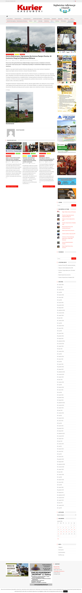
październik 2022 (61, 402)
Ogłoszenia (60, 18)
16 (74, 529)
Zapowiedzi (54, 18)
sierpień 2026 (61, 284)
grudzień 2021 (61, 428)
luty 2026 (60, 300)
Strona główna (10, 18)
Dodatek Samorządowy (37, 18)
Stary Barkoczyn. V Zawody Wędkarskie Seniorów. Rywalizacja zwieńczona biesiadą (49, 186)
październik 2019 (61, 495)
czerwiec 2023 (61, 382)
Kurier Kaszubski (16, 60)
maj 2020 (60, 477)
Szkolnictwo (46, 21)
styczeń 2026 (60, 302)
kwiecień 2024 (61, 356)
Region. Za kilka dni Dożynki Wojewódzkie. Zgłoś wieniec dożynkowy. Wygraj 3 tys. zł (12, 186)
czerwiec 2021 (61, 443)
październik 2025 (61, 310)
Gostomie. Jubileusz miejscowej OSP (68, 233)
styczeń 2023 (60, 395)
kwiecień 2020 (61, 479)
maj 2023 (60, 384)
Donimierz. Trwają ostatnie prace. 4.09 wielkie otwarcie (66, 271)
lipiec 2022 (60, 410)
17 (58, 531)
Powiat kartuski (18, 18)
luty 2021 (60, 454)
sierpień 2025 (61, 315)
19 (63, 531)
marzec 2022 (60, 420)
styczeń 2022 (60, 425)
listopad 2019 (60, 492)
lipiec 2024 (60, 348)
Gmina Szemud (47, 18)
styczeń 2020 (60, 487)
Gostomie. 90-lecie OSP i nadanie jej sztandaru (66, 265)
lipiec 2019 (60, 502)
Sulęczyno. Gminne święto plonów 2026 (65, 267)
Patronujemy (63, 21)
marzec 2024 (60, 359)
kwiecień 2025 (61, 325)
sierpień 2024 (61, 346)
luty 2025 (60, 330)
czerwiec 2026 (61, 289)
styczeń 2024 (60, 364)
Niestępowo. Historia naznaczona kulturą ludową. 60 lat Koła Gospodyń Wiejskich (46, 159)
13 (66, 529)
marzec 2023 (60, 389)
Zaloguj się (60, 547)
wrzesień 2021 (61, 436)
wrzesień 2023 (61, 374)
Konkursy (57, 21)
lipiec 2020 (60, 472)
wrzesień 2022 (61, 405)
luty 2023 (60, 392)
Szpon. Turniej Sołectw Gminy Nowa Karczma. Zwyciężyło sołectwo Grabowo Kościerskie (13, 159)
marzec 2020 (60, 482)
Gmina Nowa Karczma (10, 153)
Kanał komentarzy (61, 552)
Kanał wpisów (61, 549)
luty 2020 (60, 484)
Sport (35, 21)
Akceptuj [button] (65, 591)
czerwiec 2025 (61, 320)
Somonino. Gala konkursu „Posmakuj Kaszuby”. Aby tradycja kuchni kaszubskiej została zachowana (29, 160)
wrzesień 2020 (61, 466)
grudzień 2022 (61, 397)
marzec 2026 (60, 297)
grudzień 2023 (61, 366)
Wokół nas (66, 18)
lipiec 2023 (60, 379)
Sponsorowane (71, 21)
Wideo (29, 156)
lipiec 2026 (60, 287)
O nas (72, 18)
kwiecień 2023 (61, 387)
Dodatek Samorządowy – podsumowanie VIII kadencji (17, 21)
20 (66, 531)
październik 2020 (61, 464)
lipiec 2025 (60, 318)
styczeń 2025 (60, 333)
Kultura (30, 21)
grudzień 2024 (61, 336)
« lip (58, 538)
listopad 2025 (60, 307)
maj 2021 (60, 446)
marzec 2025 (60, 328)
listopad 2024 (60, 338)
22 (71, 531)
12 (63, 529)
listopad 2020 (60, 461)
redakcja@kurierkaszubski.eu (59, 571)
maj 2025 (60, 323)
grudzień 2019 (61, 490)
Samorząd (40, 21)
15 (71, 529)
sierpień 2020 (61, 469)
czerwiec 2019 (61, 505)
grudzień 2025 (61, 305)
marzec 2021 (60, 451)
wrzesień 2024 (61, 343)
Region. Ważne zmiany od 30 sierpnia (69, 211)
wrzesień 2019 (61, 497)
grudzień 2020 (61, 459)
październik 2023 (61, 371)
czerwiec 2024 (61, 351)
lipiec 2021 (60, 441)
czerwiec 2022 (61, 413)
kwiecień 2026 (61, 294)
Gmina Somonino (26, 153)
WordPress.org (61, 555)
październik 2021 (61, 433)
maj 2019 (60, 507)
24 (58, 533)
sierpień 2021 (61, 438)
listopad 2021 (60, 430)
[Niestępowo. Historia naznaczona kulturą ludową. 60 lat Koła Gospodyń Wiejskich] (47, 147)
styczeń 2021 (60, 456)
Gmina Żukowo (42, 153)
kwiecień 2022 (61, 418)
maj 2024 (60, 353)
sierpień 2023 (61, 377)
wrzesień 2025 (61, 312)
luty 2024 (60, 361)
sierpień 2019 (61, 500)
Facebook (61, 252)
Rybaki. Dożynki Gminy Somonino (68, 230)
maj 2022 (60, 415)
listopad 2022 (60, 400)
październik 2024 (61, 341)
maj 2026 (60, 292)
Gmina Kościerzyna (9, 54)
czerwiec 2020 (61, 474)
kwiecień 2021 (61, 448)
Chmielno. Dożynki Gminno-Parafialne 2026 (66, 277)
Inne (52, 21)
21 (69, 531)
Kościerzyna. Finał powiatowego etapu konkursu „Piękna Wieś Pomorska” (68, 238)
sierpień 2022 (61, 407)
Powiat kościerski (27, 18)
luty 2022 (60, 423)
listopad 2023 (60, 369)
